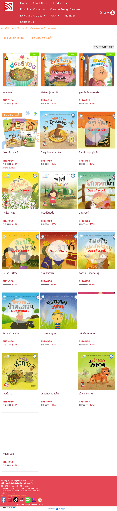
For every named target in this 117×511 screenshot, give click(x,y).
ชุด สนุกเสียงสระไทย (14, 38)
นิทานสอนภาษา (50, 28)
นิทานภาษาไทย (36, 28)
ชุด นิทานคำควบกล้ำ (42, 38)
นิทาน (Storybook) (20, 28)
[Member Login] (112, 12)
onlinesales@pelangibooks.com (13, 495)
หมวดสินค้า (5, 28)
